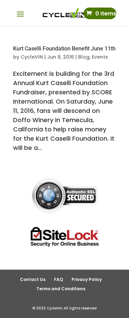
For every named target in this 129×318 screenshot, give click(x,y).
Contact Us (32, 279)
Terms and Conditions (60, 289)
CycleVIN (32, 57)
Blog (83, 57)
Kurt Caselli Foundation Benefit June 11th (64, 48)
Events (100, 57)
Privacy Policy (87, 279)
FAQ (58, 279)
